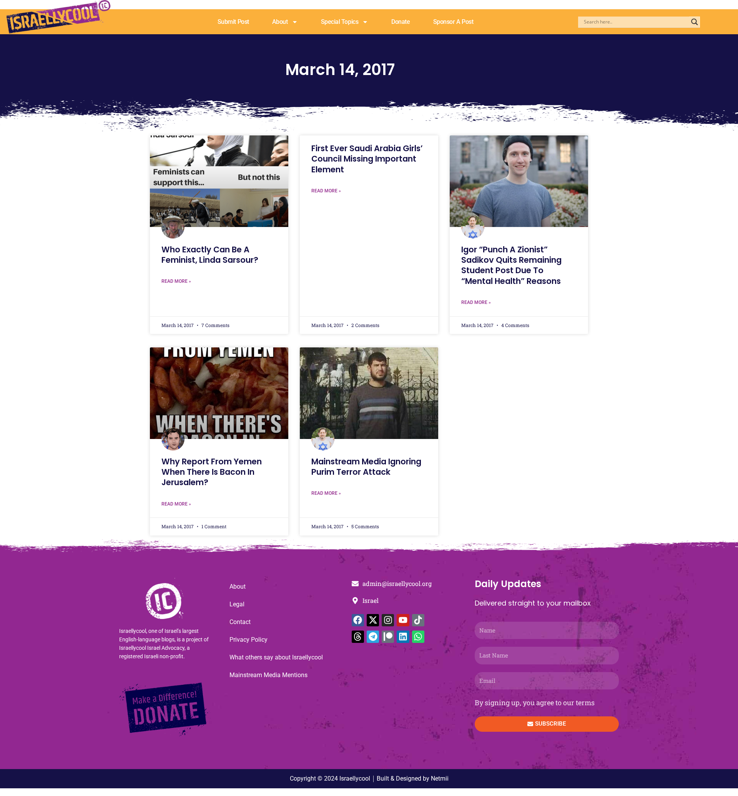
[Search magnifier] (694, 22)
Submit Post (233, 21)
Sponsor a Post (453, 21)
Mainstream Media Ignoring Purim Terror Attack (366, 466)
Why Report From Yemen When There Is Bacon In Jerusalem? (211, 472)
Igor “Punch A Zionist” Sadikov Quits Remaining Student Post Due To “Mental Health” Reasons (511, 265)
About (280, 21)
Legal (236, 604)
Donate (400, 21)
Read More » (176, 281)
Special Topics (340, 21)
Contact (240, 622)
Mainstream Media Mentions (268, 675)
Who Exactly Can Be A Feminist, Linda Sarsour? (209, 254)
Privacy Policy (248, 639)
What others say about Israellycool (276, 657)
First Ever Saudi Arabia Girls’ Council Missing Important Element (367, 159)
